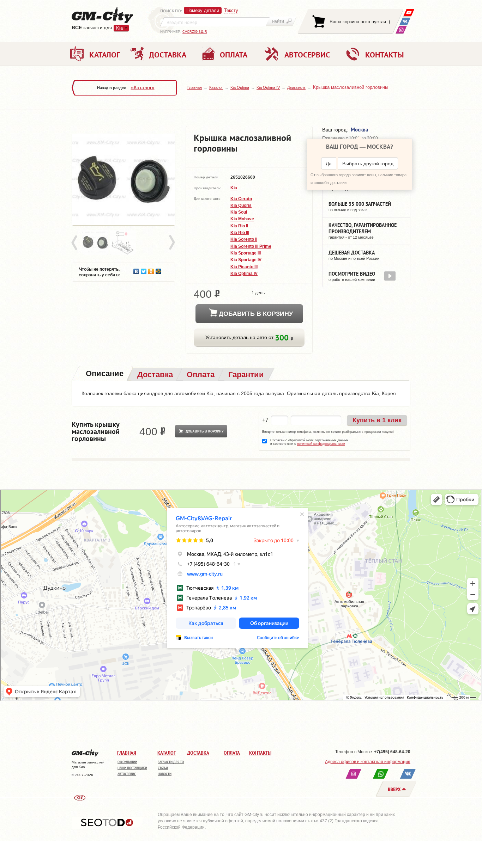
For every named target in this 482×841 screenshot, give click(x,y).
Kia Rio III (239, 232)
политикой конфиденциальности (321, 444)
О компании (127, 762)
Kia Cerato (241, 198)
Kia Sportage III (245, 253)
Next (171, 243)
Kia (233, 188)
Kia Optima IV (268, 87)
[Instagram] (401, 29)
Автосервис (127, 774)
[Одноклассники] (151, 269)
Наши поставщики (132, 768)
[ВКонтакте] (404, 21)
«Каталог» (143, 87)
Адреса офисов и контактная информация (367, 761)
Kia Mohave (242, 219)
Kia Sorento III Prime (250, 246)
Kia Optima (239, 87)
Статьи (163, 768)
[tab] (103, 374)
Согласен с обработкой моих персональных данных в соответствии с (309, 442)
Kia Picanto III (244, 266)
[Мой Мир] (158, 269)
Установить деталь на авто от (248, 337)
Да (329, 163)
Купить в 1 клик (377, 420)
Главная (194, 87)
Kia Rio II (239, 225)
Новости (164, 774)
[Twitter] (143, 269)
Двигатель (296, 87)
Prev (75, 243)
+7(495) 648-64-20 (392, 751)
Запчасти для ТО (171, 762)
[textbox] (215, 21)
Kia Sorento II (243, 239)
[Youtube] (408, 12)
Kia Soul (238, 212)
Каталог (216, 87)
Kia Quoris (241, 205)
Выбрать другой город (367, 163)
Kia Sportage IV (245, 260)
